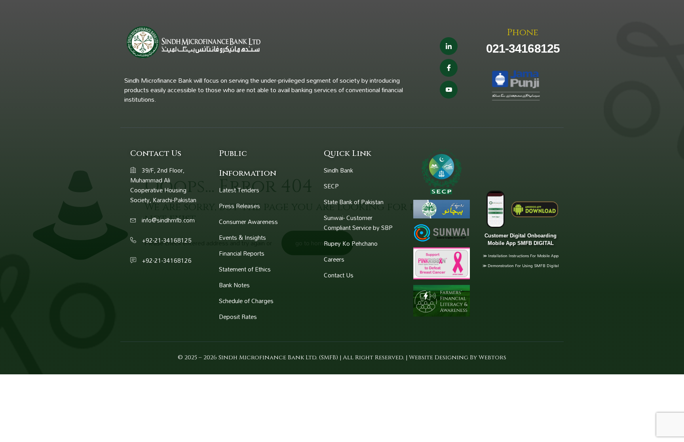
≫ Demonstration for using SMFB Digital (521, 265)
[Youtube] (449, 90)
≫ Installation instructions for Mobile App (521, 256)
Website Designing (439, 357)
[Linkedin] (449, 46)
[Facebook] (449, 68)
